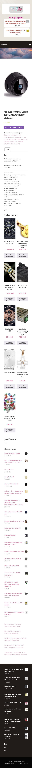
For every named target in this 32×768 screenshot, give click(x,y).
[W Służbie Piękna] (16, 13)
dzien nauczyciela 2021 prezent (13, 141)
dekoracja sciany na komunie (19, 139)
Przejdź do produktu (13, 127)
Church (6, 763)
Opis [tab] (7, 149)
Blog (5, 750)
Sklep (5, 747)
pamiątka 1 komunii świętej (12, 144)
